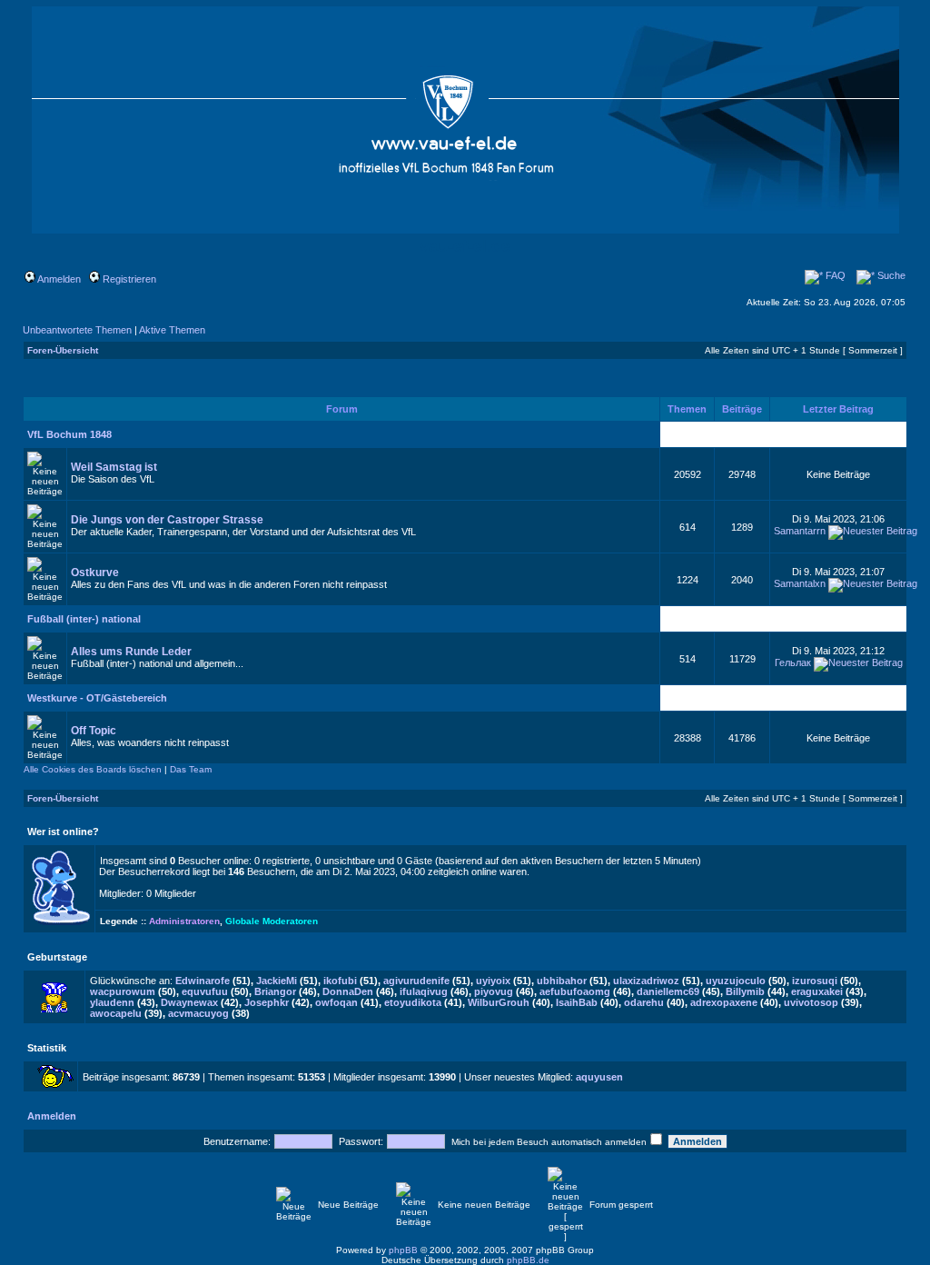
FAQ (834, 275)
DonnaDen (347, 991)
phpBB (403, 1250)
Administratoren (184, 921)
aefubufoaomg (574, 991)
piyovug (493, 991)
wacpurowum (122, 991)
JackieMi (276, 980)
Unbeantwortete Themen (77, 329)
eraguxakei (817, 991)
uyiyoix (493, 980)
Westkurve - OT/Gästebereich (97, 697)
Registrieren (128, 279)
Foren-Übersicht (62, 350)
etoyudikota (412, 1002)
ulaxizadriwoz (646, 980)
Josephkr (266, 1002)
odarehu (644, 1002)
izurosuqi (814, 980)
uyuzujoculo (736, 980)
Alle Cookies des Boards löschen (93, 769)
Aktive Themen (172, 329)
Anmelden (58, 279)
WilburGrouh (498, 1002)
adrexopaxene (723, 1002)
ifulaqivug (424, 991)
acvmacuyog (198, 1013)
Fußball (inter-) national (84, 618)
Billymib (745, 991)
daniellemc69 (668, 991)
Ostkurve (95, 572)
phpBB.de (528, 1260)
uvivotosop (811, 1002)
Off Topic (93, 730)
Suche (890, 275)
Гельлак (793, 662)
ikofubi (340, 980)
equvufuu (205, 991)
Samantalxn (800, 583)
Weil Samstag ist (114, 467)
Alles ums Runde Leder (131, 651)
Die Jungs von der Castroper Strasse (167, 519)
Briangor (275, 991)
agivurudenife (416, 980)
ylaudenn (112, 1002)
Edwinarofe (202, 980)
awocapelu (116, 1013)
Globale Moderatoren (271, 921)
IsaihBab (577, 1002)
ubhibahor (562, 980)
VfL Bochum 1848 (69, 434)
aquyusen (599, 1076)
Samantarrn (800, 530)
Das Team (191, 769)
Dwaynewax (189, 1002)
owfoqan (336, 1002)
